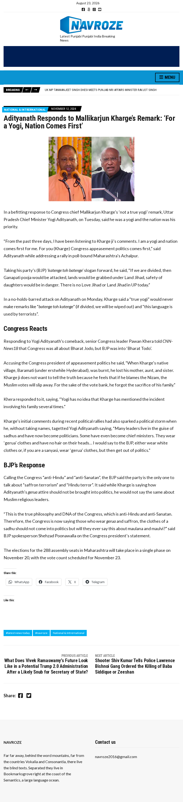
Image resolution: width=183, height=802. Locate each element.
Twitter (89, 9)
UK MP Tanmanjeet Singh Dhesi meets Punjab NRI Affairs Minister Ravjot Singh (101, 90)
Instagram (94, 9)
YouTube (100, 9)
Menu (169, 77)
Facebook (83, 9)
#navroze (41, 633)
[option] (112, 90)
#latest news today (18, 633)
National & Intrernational (25, 109)
